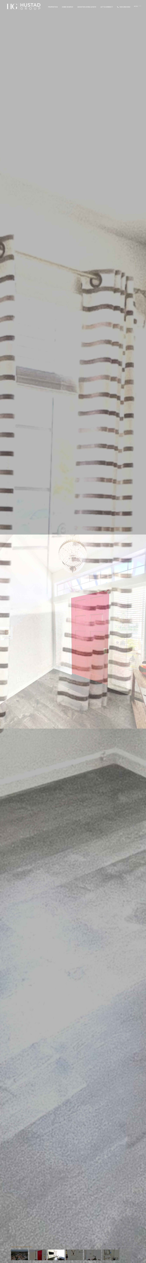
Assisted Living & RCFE (86, 7)
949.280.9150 (125, 7)
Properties (53, 7)
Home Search (67, 7)
